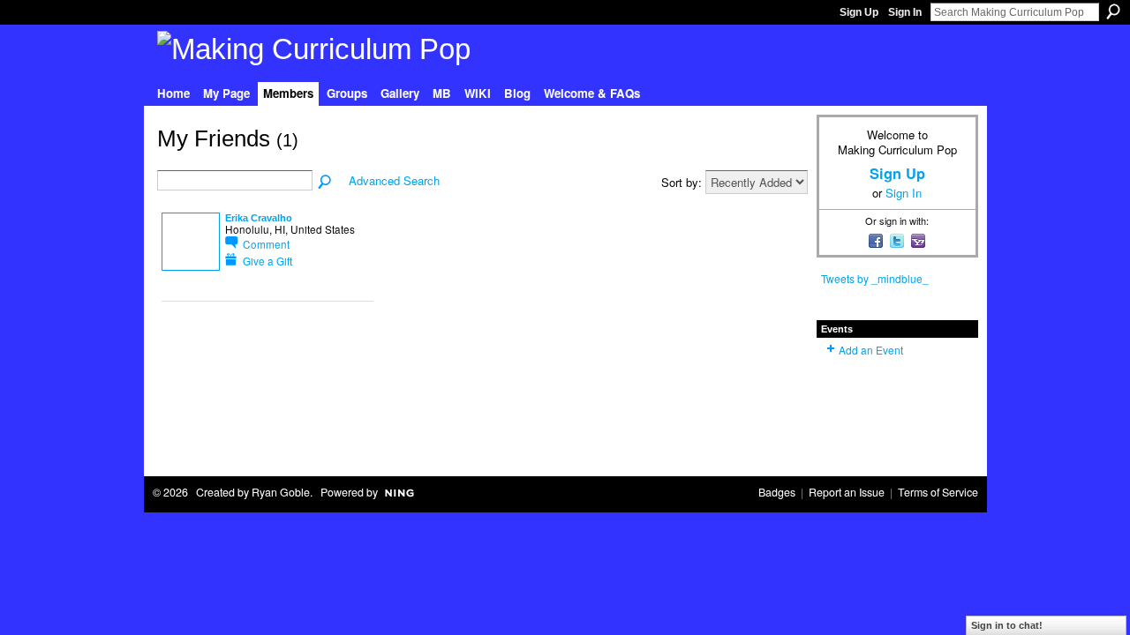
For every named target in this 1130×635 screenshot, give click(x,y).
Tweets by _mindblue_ (875, 278)
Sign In (905, 12)
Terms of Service (938, 492)
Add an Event (871, 349)
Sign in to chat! (1007, 625)
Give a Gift (267, 260)
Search (1113, 11)
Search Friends (326, 182)
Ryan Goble (281, 492)
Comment (266, 243)
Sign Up (859, 12)
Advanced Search (394, 180)
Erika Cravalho (258, 218)
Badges (776, 492)
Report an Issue (847, 492)
